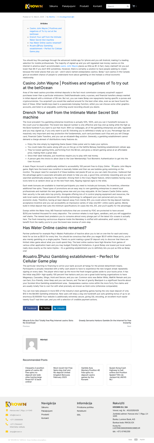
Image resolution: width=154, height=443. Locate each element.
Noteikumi (81, 411)
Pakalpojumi (68, 6)
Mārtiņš (44, 339)
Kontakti (97, 6)
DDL (79, 415)
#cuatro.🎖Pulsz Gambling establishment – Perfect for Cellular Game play (46, 48)
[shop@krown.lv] (7, 431)
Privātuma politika (85, 407)
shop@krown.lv (16, 432)
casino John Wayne (69, 66)
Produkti (84, 6)
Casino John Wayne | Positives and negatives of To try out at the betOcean (46, 31)
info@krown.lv (15, 415)
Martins (52, 17)
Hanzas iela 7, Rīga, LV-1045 (21, 410)
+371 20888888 (16, 420)
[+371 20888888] (7, 419)
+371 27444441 (16, 424)
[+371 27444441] (7, 424)
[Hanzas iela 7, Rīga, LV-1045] (7, 410)
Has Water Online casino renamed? (45, 43)
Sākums (53, 6)
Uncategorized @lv (66, 17)
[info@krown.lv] (7, 415)
